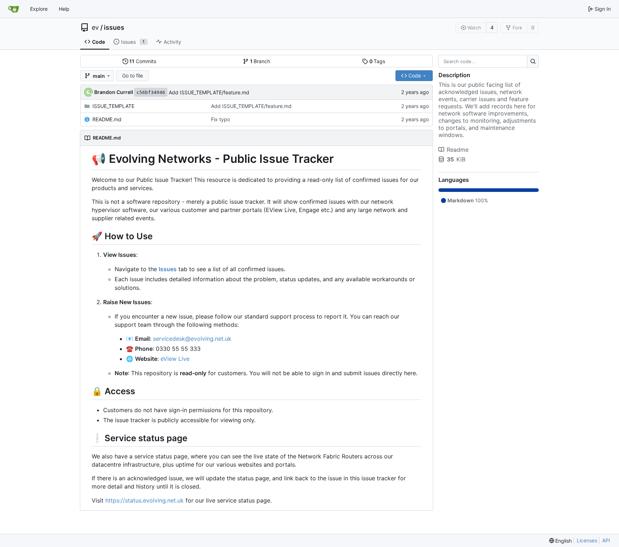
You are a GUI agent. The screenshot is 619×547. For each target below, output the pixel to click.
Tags (377, 61)
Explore (39, 9)
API (606, 540)
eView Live (174, 358)
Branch (260, 61)
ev (95, 27)
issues (114, 27)
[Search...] (533, 61)
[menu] (560, 541)
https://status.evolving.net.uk (144, 500)
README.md (106, 119)
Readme (458, 149)
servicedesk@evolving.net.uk (192, 338)
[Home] (14, 9)
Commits (142, 61)
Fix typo (220, 119)
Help (64, 9)
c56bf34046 (150, 92)
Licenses (587, 540)
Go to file (132, 75)
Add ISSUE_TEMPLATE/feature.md (209, 92)
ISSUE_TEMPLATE (113, 106)
